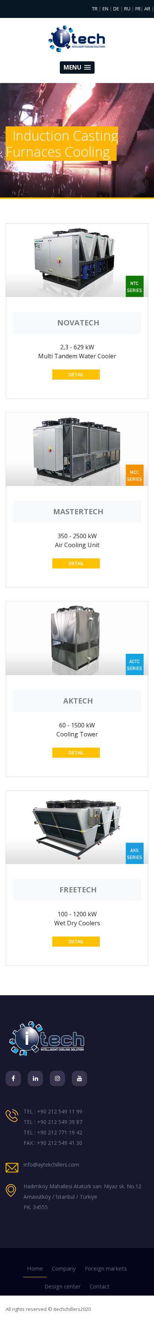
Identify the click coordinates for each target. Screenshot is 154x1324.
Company (64, 1268)
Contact (100, 1286)
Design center (62, 1286)
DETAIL (76, 374)
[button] (77, 67)
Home (35, 1268)
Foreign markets (106, 1268)
